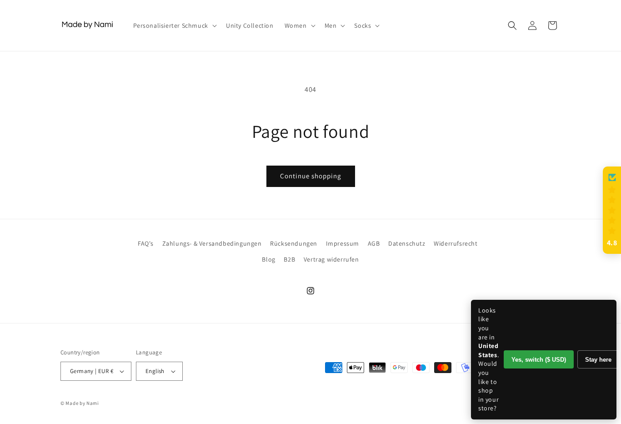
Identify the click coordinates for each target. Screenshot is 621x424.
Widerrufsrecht (455, 243)
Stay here (598, 359)
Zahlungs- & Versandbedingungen (212, 243)
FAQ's (146, 243)
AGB (374, 243)
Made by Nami (82, 403)
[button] (174, 25)
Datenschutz (407, 243)
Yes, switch (538, 359)
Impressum (342, 243)
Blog (268, 259)
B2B (289, 259)
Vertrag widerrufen (331, 259)
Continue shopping (310, 176)
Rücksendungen (293, 243)
